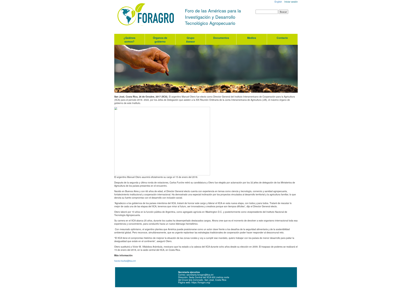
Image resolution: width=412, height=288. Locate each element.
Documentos (221, 38)
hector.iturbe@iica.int (125, 260)
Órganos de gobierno (160, 39)
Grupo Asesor (190, 39)
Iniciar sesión (291, 1)
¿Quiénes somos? (129, 39)
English (278, 1)
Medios (251, 38)
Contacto (282, 38)
